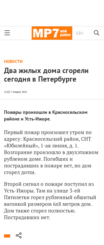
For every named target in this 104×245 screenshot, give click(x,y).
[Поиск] (97, 33)
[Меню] (7, 33)
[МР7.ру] (51, 33)
